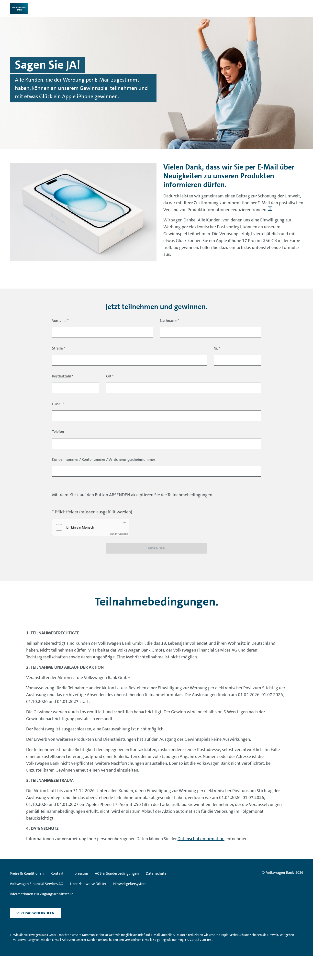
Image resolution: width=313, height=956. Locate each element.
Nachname (169, 320)
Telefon (58, 431)
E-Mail (58, 403)
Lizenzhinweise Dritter (88, 883)
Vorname (60, 320)
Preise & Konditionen (27, 873)
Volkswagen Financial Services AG (36, 883)
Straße (58, 348)
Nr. (217, 348)
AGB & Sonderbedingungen (117, 873)
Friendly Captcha (118, 533)
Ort (110, 376)
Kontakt (57, 873)
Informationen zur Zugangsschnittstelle (42, 894)
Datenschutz (156, 873)
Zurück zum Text (201, 940)
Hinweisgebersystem (129, 883)
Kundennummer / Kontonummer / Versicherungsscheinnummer (103, 459)
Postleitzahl (62, 376)
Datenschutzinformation (201, 839)
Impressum (79, 873)
